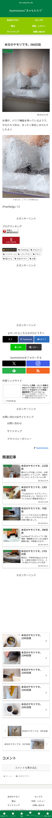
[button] (34, 347)
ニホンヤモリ (25, 254)
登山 (14, 801)
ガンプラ (38, 796)
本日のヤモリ (10, 250)
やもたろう (37, 250)
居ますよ (8, 258)
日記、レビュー (38, 801)
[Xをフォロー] (14, 363)
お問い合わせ (14, 423)
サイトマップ (14, 431)
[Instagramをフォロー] (38, 363)
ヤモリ (37, 254)
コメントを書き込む (26, 767)
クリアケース (10, 254)
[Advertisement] (26, 294)
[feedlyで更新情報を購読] (14, 371)
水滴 (33, 258)
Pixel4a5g (24, 250)
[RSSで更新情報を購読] (38, 371)
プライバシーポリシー (19, 439)
